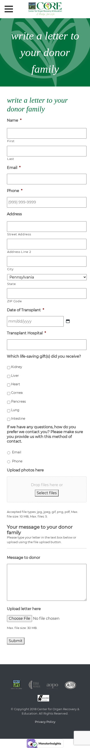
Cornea (17, 393)
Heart (15, 384)
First (10, 141)
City (10, 269)
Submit (16, 641)
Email (16, 452)
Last (10, 159)
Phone (17, 461)
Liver (15, 376)
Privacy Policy (45, 722)
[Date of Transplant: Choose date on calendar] (68, 321)
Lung (15, 410)
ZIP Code (14, 301)
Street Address (19, 234)
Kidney (16, 367)
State (11, 284)
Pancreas (18, 401)
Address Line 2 (19, 252)
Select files (47, 493)
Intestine (18, 418)
